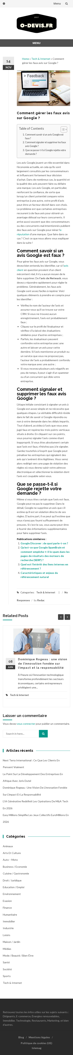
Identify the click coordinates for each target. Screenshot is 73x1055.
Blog (21, 1037)
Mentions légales (39, 1037)
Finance (7, 907)
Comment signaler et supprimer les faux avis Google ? (45, 144)
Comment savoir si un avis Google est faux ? (44, 136)
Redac (41, 600)
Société (7, 969)
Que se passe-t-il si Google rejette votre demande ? (45, 152)
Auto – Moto (10, 859)
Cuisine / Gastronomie (16, 873)
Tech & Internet (40, 58)
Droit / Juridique (12, 880)
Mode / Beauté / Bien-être (18, 955)
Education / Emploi (13, 887)
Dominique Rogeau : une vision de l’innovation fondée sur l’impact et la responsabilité (42, 663)
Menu (57, 3)
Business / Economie (15, 866)
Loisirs (6, 935)
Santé (6, 962)
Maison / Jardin (11, 941)
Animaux (8, 846)
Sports (7, 976)
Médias (7, 948)
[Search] (43, 733)
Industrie (8, 928)
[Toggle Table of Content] (62, 129)
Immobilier (9, 921)
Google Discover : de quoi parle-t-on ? (44, 543)
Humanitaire (10, 914)
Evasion (7, 900)
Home (25, 58)
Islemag (36, 1048)
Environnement (12, 893)
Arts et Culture (12, 853)
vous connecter (26, 723)
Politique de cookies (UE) (36, 1043)
